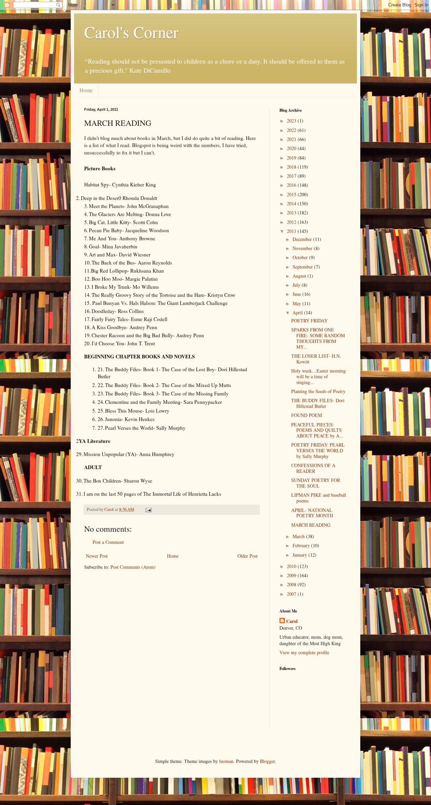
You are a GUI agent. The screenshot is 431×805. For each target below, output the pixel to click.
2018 (292, 167)
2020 (292, 148)
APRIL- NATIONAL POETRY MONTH (312, 513)
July (297, 285)
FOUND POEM (306, 415)
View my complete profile (304, 652)
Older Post (247, 556)
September (303, 267)
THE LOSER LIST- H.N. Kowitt (316, 359)
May (297, 303)
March (299, 536)
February (302, 545)
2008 (292, 584)
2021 (292, 139)
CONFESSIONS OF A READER (313, 468)
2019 (292, 157)
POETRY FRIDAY (309, 320)
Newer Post (97, 556)
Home (86, 90)
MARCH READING (310, 525)
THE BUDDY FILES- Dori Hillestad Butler (317, 403)
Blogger (267, 761)
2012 (292, 222)
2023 (292, 120)
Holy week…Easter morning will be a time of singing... (318, 376)
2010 (292, 566)
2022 (292, 130)
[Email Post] (148, 509)
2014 (292, 203)
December (303, 239)
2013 (292, 212)
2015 (292, 194)
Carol (292, 621)
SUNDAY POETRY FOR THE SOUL (315, 483)
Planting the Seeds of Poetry (318, 391)
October (301, 257)
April (298, 312)
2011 (292, 231)
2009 (292, 575)
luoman (226, 761)
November (303, 248)
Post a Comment (108, 542)
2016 (292, 185)
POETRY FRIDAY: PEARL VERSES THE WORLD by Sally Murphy (318, 450)
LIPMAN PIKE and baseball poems (318, 498)
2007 (292, 594)
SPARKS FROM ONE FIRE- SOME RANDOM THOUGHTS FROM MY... (318, 338)
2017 (292, 176)
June (297, 294)
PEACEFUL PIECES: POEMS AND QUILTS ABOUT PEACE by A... (317, 430)
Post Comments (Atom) (133, 567)
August (300, 276)
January (300, 555)
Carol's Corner (131, 31)
